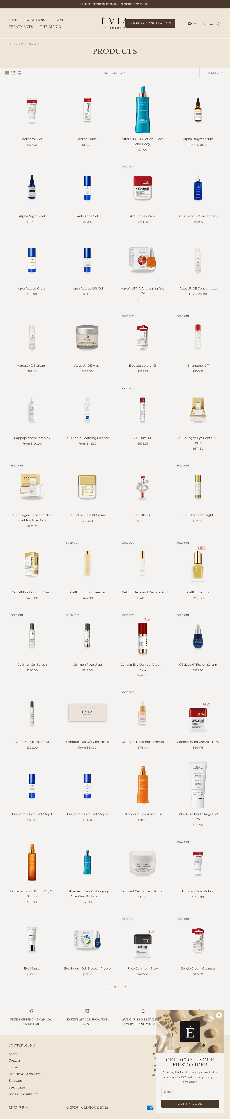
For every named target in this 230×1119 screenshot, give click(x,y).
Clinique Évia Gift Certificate (87, 742)
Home (12, 44)
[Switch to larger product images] (7, 73)
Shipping (15, 1080)
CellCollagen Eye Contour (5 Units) (198, 440)
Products (33, 44)
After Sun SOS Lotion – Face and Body (143, 141)
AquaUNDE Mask (87, 365)
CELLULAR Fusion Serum (198, 664)
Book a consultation (150, 23)
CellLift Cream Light (198, 515)
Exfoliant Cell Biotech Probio (143, 891)
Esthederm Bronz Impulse (143, 814)
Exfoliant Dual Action (198, 891)
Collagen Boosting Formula (143, 742)
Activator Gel (32, 139)
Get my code (190, 1103)
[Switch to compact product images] (19, 73)
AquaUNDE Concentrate (198, 288)
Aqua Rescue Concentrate (198, 216)
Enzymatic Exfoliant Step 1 (32, 814)
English (192, 23)
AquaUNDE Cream (32, 365)
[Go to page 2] (125, 987)
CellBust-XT (142, 438)
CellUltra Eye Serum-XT (32, 742)
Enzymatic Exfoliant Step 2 (87, 814)
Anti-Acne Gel (87, 216)
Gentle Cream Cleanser (198, 968)
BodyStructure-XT (142, 365)
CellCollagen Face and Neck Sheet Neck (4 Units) (32, 517)
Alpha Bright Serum (198, 139)
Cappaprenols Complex (32, 438)
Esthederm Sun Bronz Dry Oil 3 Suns (32, 893)
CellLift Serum (198, 592)
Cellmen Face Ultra (87, 664)
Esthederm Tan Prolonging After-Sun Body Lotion (87, 893)
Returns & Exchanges (24, 1074)
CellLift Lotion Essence (87, 592)
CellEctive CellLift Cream (87, 515)
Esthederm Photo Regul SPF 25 (198, 816)
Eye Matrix (32, 968)
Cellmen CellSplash (32, 664)
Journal (14, 1067)
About (13, 1054)
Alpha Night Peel (32, 216)
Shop (13, 20)
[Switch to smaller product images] (13, 73)
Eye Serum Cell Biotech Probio (87, 968)
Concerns (35, 20)
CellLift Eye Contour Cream (32, 592)
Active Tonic (87, 139)
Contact (14, 1060)
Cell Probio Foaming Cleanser (87, 438)
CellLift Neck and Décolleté (143, 592)
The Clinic (50, 27)
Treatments (21, 27)
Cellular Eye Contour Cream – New (143, 667)
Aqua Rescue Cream (32, 288)
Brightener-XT (198, 365)
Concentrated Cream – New (198, 742)
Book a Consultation (23, 1094)
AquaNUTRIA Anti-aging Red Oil (143, 291)
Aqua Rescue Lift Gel (87, 288)
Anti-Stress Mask (142, 216)
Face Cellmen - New (142, 968)
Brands (59, 20)
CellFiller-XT (143, 515)
